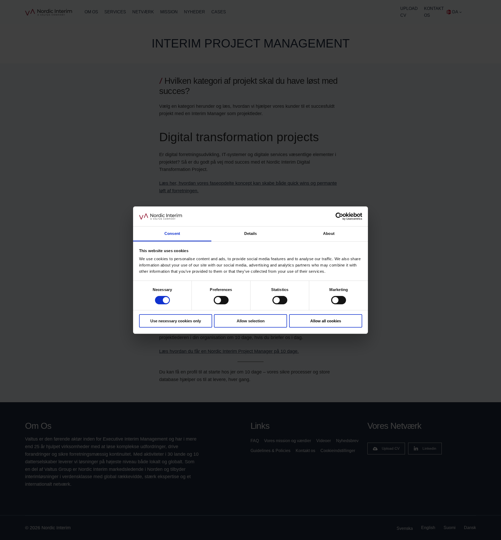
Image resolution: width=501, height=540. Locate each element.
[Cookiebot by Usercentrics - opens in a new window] (339, 216)
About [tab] (329, 233)
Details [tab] (250, 233)
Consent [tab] (172, 233)
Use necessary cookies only (175, 321)
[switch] (221, 300)
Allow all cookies (325, 321)
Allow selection (251, 321)
